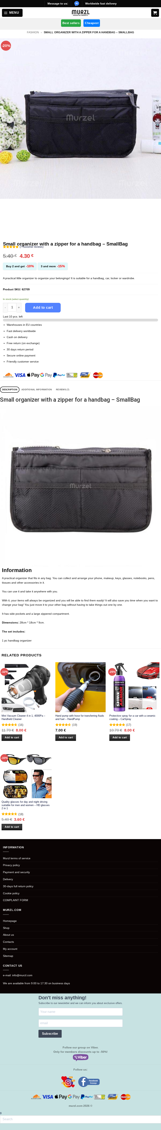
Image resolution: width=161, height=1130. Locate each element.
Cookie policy (11, 893)
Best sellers (71, 23)
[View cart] (155, 13)
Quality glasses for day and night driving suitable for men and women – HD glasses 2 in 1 (26, 805)
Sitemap (8, 955)
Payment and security (16, 872)
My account (10, 948)
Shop (6, 927)
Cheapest (92, 23)
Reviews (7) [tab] (63, 389)
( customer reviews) (31, 247)
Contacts (8, 941)
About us (8, 934)
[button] (12, 13)
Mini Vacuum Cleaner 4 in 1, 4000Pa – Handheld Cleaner (23, 717)
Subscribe (50, 1033)
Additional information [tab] (36, 389)
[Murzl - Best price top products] (80, 13)
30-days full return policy (18, 886)
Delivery (8, 879)
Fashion (33, 32)
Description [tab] (9, 389)
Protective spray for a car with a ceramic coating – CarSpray (132, 717)
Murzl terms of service (16, 858)
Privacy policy (11, 865)
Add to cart (43, 307)
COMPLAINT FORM (15, 900)
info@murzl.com (22, 975)
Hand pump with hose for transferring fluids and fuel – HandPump (79, 717)
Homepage (10, 920)
